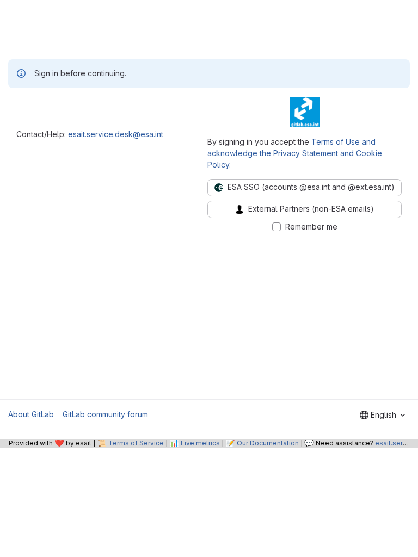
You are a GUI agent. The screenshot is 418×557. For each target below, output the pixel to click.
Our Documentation (268, 443)
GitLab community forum (105, 414)
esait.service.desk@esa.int (115, 134)
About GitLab (31, 414)
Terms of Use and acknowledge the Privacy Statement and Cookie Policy (294, 153)
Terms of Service (136, 443)
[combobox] (382, 415)
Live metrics (200, 443)
